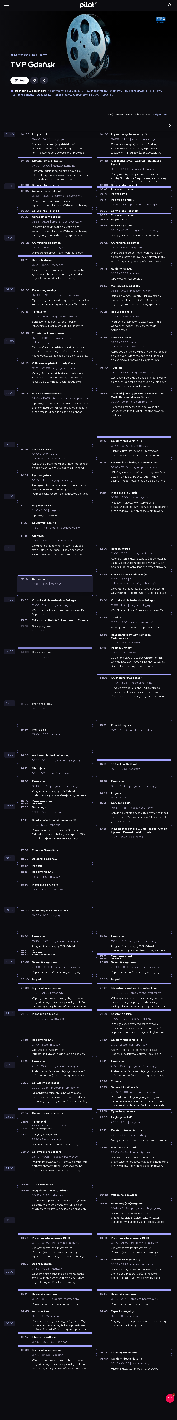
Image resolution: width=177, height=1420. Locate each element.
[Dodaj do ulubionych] (34, 80)
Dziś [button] (110, 114)
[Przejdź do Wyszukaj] (169, 5)
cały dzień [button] (160, 114)
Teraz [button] (119, 114)
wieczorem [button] (142, 114)
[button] (170, 125)
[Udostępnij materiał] (44, 80)
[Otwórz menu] (7, 5)
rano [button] (129, 114)
